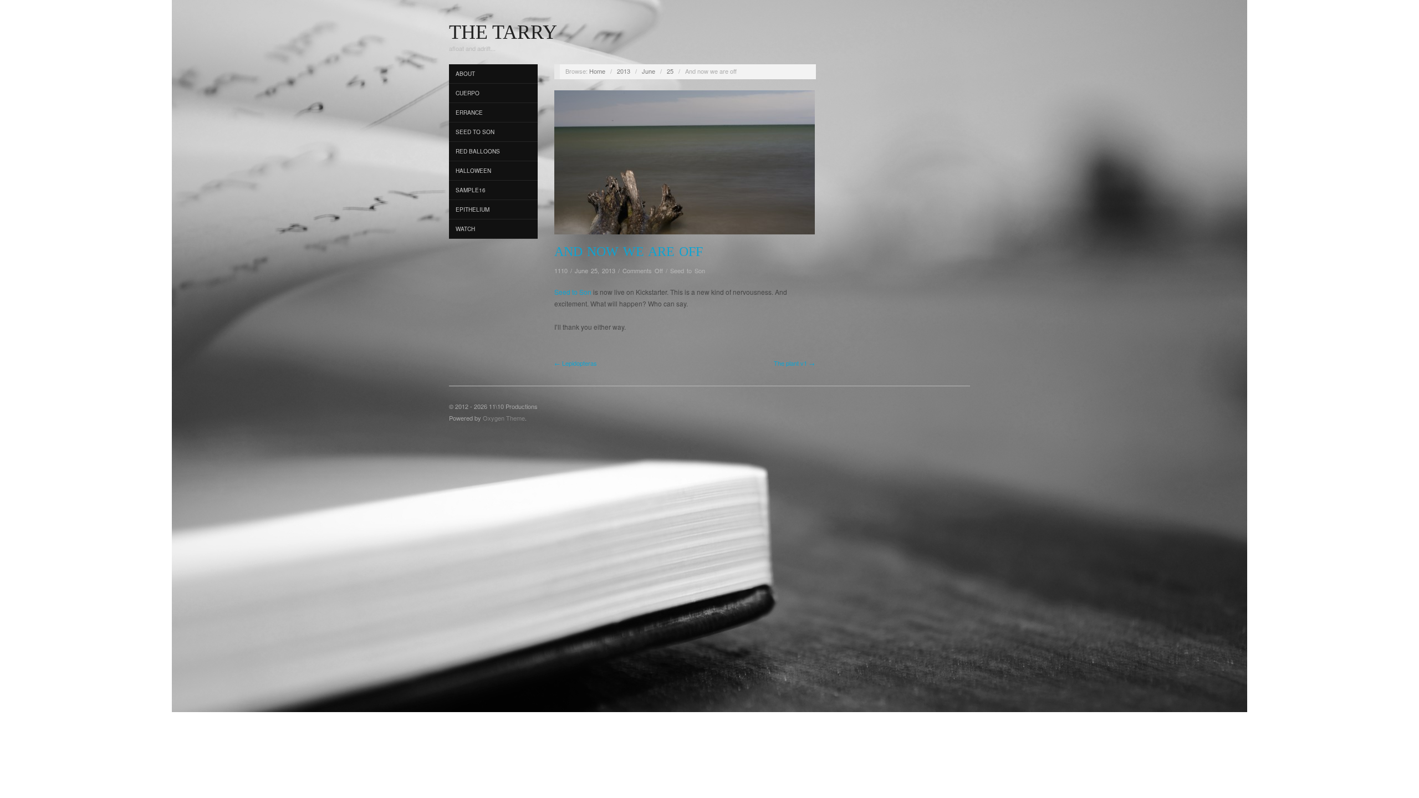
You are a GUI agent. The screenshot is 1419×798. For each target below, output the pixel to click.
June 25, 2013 (595, 270)
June (648, 70)
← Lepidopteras (575, 363)
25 (670, 70)
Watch (465, 229)
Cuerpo (467, 93)
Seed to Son (475, 132)
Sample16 (471, 190)
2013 (623, 70)
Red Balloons (478, 151)
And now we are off (628, 251)
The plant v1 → (794, 363)
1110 (561, 270)
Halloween (473, 171)
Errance (469, 112)
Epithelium (472, 209)
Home (597, 70)
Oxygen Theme (504, 417)
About (465, 74)
